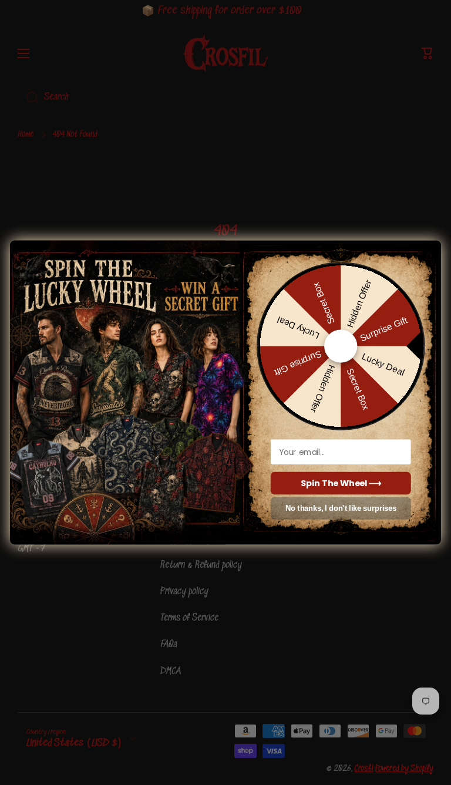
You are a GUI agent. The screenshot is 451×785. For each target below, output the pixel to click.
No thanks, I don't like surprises (340, 508)
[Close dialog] (429, 249)
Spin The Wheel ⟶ (341, 483)
